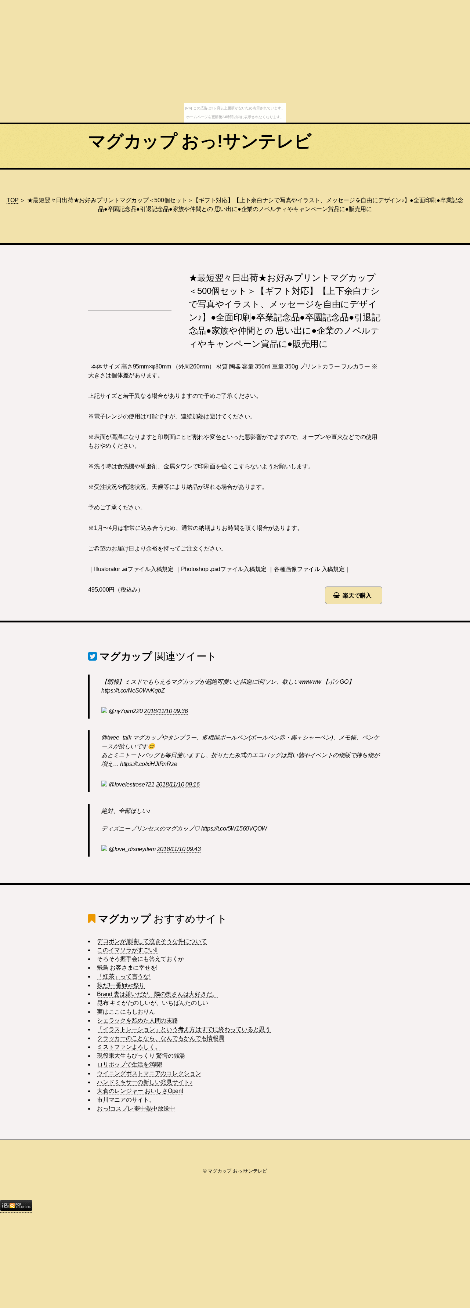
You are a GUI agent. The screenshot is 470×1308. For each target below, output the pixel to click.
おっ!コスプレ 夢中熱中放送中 (136, 1108)
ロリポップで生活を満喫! (129, 1064)
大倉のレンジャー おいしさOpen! (140, 1091)
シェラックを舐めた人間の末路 (137, 1020)
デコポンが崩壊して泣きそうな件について (152, 941)
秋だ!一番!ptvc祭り (121, 985)
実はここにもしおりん (126, 1012)
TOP (12, 200)
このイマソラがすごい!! (127, 950)
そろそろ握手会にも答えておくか (140, 959)
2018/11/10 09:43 (179, 849)
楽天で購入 (357, 595)
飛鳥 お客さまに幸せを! (127, 967)
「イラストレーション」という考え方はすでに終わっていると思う (184, 1029)
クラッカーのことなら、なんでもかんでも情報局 (160, 1038)
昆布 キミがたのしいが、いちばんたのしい (152, 1003)
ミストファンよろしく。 (128, 1047)
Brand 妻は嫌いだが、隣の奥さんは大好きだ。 (157, 994)
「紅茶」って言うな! (124, 976)
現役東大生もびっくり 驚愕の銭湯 (141, 1056)
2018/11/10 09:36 (166, 711)
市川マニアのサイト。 (126, 1100)
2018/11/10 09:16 (178, 784)
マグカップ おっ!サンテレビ (200, 141)
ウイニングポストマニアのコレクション (149, 1073)
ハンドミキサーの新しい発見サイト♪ (144, 1082)
